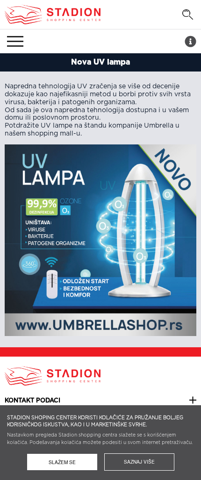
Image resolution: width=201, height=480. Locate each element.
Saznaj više (139, 462)
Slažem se (62, 462)
